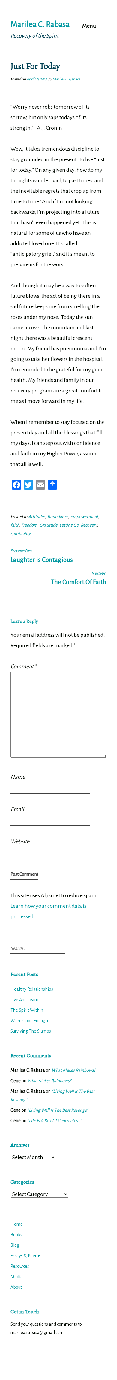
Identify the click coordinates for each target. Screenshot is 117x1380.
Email (17, 809)
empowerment (84, 516)
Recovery (89, 525)
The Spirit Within (26, 1010)
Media (16, 1276)
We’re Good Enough (29, 1020)
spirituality (20, 533)
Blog (14, 1245)
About (16, 1287)
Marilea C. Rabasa (40, 24)
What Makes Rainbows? (73, 1070)
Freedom (29, 525)
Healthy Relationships (31, 989)
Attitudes (36, 516)
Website (19, 841)
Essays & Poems (25, 1255)
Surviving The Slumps (30, 1031)
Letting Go (69, 525)
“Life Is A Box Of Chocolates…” (54, 1120)
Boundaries (57, 516)
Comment (23, 666)
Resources (19, 1266)
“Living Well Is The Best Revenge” (57, 1110)
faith (14, 525)
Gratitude (48, 525)
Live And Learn (24, 999)
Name (17, 777)
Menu (89, 26)
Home (16, 1224)
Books (16, 1234)
